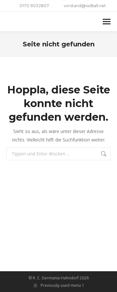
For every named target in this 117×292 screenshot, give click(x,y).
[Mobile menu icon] (106, 21)
